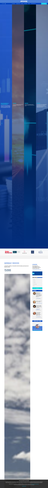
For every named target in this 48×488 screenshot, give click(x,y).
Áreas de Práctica (33, 3)
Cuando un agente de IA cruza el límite (39, 301)
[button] (2, 3)
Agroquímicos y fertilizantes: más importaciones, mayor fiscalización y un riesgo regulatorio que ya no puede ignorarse (39, 294)
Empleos (22, 3)
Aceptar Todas (24, 486)
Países (29, 3)
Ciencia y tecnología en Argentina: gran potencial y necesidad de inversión (39, 306)
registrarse (44, 3)
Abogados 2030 (18, 3)
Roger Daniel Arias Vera (37, 329)
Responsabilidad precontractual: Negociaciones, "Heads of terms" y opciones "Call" (38, 314)
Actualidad (13, 3)
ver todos (39, 290)
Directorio (25, 3)
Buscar (37, 288)
